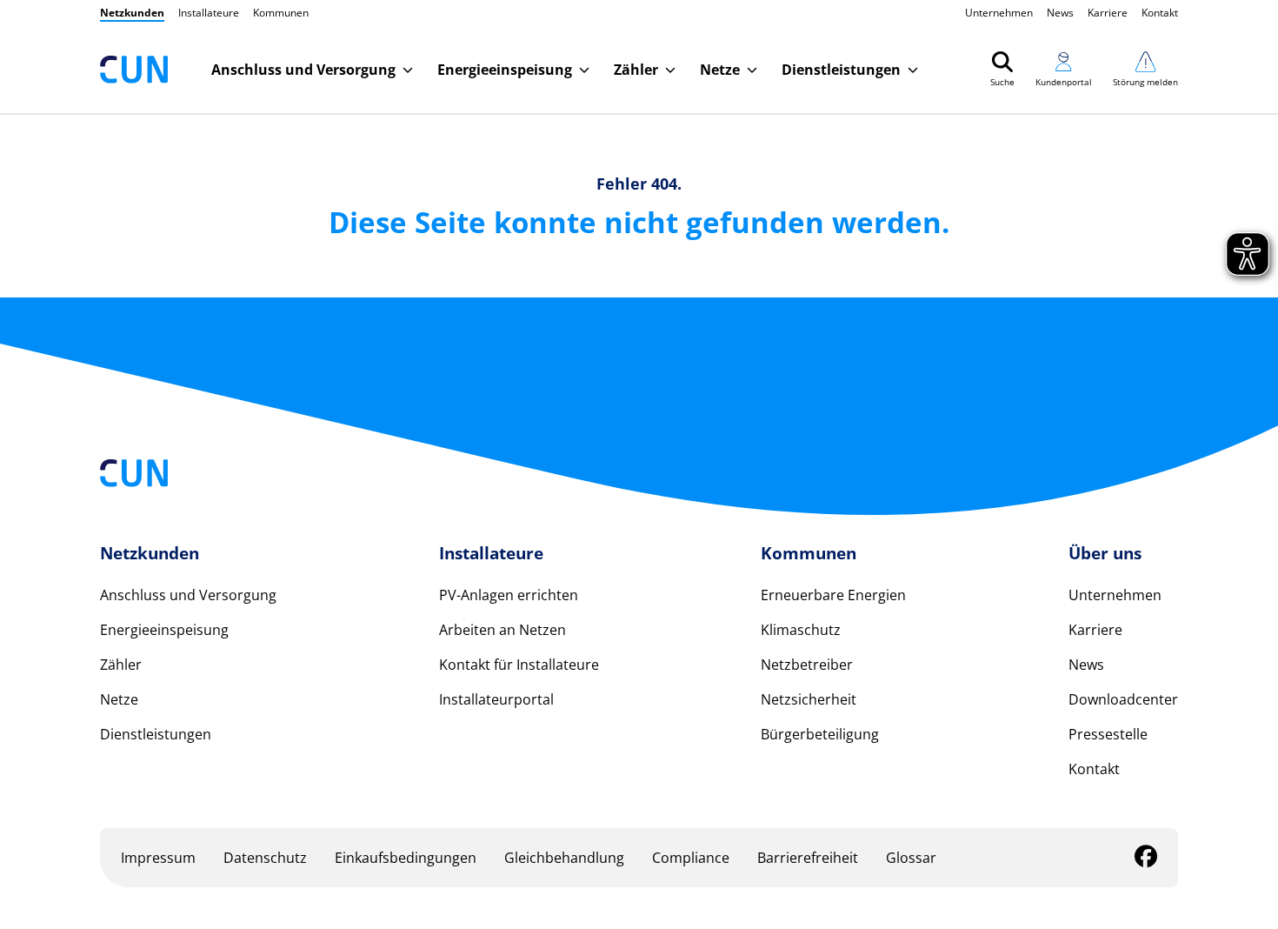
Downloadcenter (1123, 699)
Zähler (121, 664)
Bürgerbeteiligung (820, 734)
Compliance (690, 857)
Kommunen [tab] (281, 12)
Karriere (1108, 12)
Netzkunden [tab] (132, 12)
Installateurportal (496, 699)
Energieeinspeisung (164, 629)
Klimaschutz (801, 629)
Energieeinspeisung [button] (504, 69)
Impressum (158, 857)
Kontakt (1160, 12)
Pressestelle (1108, 734)
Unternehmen (999, 12)
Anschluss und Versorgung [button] (303, 69)
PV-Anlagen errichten (508, 595)
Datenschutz (265, 857)
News (1060, 12)
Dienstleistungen (155, 734)
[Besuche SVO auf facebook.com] (1146, 859)
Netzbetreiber (807, 664)
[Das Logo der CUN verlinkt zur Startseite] (134, 70)
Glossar (911, 857)
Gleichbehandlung (564, 857)
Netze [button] (720, 69)
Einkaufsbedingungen (405, 857)
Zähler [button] (636, 69)
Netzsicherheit (808, 699)
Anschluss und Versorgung (188, 595)
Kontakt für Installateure (519, 664)
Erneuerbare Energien (833, 595)
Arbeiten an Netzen (502, 629)
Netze (119, 699)
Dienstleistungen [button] (841, 69)
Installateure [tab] (208, 12)
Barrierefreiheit (807, 857)
